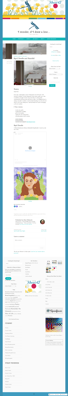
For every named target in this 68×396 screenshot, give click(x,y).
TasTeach (7, 381)
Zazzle (26, 269)
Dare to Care (7, 367)
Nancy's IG (7, 378)
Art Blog (59, 55)
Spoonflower (27, 271)
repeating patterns (15, 311)
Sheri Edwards (9, 63)
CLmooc (6, 327)
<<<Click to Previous (50, 342)
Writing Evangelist (8, 358)
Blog (46, 301)
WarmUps (19, 313)
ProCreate (8, 309)
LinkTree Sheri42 (28, 276)
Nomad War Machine (9, 347)
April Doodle (43, 230)
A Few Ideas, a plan (50, 281)
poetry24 (16, 306)
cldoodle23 (7, 299)
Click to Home (57, 342)
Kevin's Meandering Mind (10, 344)
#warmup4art (9, 295)
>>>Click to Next (59, 344)
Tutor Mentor (7, 355)
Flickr (31, 86)
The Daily (24, 56)
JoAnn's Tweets (8, 370)
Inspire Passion (8, 341)
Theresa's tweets (8, 384)
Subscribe (52, 85)
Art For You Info (49, 287)
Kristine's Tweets (8, 373)
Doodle (16, 56)
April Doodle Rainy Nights (19, 230)
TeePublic (27, 274)
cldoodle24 (12, 299)
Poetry (20, 56)
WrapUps (10, 315)
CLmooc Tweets (8, 330)
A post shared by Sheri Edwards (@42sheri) (30, 165)
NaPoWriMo (12, 304)
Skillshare (19, 311)
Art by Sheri (48, 284)
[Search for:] (55, 46)
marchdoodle (7, 304)
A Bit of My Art (35, 263)
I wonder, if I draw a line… (34, 32)
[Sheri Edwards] (31, 295)
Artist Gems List (49, 290)
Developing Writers (9, 333)
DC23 (20, 299)
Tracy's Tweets (8, 387)
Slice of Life (30, 215)
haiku (6, 302)
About (47, 279)
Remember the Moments (22, 215)
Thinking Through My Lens (10, 352)
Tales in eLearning (8, 350)
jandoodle (9, 302)
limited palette (16, 302)
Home (47, 298)
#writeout (16, 295)
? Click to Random (52, 344)
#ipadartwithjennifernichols (16, 291)
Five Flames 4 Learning (9, 336)
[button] (48, 263)
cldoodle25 (17, 299)
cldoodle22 (15, 297)
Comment (41, 247)
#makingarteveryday (9, 293)
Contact (47, 304)
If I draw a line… (49, 295)
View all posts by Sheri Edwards (26, 224)
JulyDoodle (12, 302)
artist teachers (10, 297)
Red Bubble (27, 267)
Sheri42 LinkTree (56, 60)
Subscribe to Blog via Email (13, 267)
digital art (12, 300)
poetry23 (15, 215)
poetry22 (7, 306)
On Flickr (30, 201)
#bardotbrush (8, 291)
